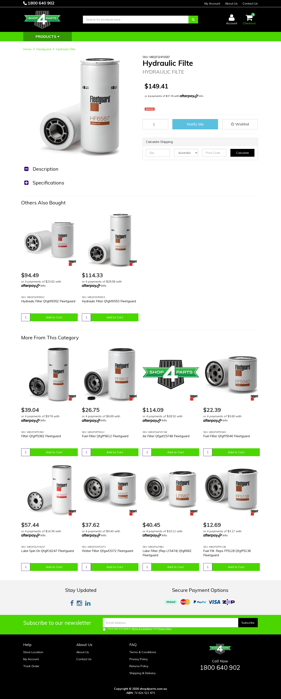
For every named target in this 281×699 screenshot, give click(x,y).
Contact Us (250, 3)
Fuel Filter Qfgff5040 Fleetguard (226, 436)
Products (46, 36)
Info (201, 95)
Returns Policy (138, 666)
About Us (231, 3)
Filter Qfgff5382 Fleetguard (41, 436)
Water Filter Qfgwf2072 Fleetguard (107, 551)
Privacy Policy (164, 628)
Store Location (33, 652)
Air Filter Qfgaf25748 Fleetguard (166, 436)
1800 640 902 (41, 3)
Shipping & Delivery (142, 673)
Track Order (31, 666)
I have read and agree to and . (139, 628)
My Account (212, 3)
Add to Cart (54, 317)
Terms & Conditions (142, 628)
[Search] (193, 19)
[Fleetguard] (73, 263)
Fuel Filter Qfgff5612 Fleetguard (105, 436)
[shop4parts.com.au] (42, 19)
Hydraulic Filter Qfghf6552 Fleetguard (48, 301)
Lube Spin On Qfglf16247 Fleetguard (47, 551)
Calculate (242, 153)
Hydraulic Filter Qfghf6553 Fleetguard (109, 301)
